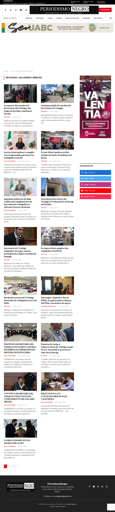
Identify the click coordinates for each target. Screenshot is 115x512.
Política (44, 207)
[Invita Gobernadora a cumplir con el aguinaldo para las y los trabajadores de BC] (20, 140)
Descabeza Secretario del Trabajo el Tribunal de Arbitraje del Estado (57, 202)
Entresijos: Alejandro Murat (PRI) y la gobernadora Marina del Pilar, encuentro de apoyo (56, 300)
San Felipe (40, 18)
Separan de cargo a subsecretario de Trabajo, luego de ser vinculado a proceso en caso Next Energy (57, 348)
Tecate (49, 18)
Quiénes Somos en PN (88, 2)
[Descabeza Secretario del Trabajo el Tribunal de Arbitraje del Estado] (57, 187)
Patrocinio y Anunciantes (101, 2)
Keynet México (71, 504)
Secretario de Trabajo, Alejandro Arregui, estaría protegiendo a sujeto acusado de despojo (20, 252)
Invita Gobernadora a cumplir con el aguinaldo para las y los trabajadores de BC (19, 155)
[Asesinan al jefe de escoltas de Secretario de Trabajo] (57, 93)
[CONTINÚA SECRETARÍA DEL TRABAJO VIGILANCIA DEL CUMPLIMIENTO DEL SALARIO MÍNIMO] (20, 381)
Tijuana (59, 18)
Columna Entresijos (48, 306)
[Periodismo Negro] (64, 9)
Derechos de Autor (75, 2)
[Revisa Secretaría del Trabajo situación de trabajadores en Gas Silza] (20, 285)
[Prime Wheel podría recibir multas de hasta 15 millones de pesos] (57, 140)
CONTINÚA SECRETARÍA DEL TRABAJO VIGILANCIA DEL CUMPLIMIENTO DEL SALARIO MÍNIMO (19, 397)
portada (7, 117)
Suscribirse (105, 10)
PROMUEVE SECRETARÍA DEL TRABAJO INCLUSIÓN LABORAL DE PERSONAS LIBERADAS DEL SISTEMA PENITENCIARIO (20, 348)
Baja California (9, 161)
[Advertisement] (57, 52)
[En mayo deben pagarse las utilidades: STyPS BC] (57, 236)
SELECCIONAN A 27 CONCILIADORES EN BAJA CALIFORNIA (54, 396)
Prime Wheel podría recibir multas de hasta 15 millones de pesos (56, 155)
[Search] (110, 18)
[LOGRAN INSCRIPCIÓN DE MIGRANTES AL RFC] (20, 428)
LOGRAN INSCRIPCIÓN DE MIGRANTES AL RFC (17, 441)
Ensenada (86, 18)
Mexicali (29, 18)
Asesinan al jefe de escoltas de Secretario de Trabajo (56, 107)
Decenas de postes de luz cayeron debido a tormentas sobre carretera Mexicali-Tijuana (25, 3)
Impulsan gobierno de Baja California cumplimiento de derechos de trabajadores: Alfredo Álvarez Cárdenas (18, 203)
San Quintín (98, 18)
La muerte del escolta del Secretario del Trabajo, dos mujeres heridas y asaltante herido (18, 109)
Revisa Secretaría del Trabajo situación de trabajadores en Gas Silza (20, 300)
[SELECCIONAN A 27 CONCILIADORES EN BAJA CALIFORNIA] (57, 381)
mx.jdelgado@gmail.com (63, 496)
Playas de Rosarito (72, 18)
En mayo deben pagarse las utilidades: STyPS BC (54, 249)
